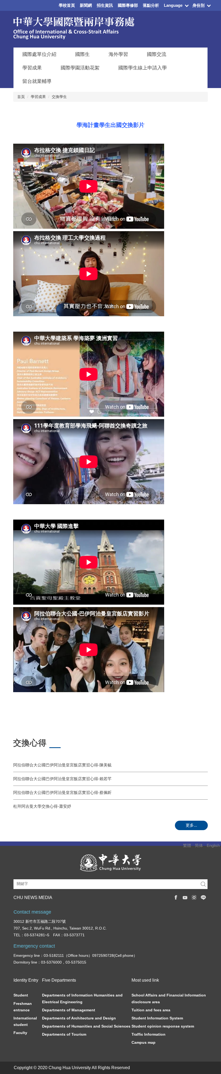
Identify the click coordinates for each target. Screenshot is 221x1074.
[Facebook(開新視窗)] (176, 897)
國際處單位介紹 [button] (39, 54)
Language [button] (173, 5)
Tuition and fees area (151, 1010)
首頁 (21, 97)
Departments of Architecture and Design (79, 1018)
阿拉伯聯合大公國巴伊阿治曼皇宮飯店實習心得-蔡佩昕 (62, 792)
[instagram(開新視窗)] (194, 897)
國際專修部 (128, 5)
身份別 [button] (198, 5)
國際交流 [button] (156, 54)
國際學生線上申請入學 (142, 67)
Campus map (144, 1042)
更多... (191, 825)
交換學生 (59, 97)
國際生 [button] (82, 54)
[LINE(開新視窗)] (203, 897)
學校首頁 (67, 5)
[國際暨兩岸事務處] (73, 28)
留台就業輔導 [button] (36, 81)
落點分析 (151, 5)
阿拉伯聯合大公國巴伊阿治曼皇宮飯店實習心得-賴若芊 (62, 778)
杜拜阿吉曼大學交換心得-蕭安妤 (42, 806)
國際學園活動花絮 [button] (80, 67)
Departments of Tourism (64, 1034)
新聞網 (86, 5)
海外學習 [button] (118, 54)
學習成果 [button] (32, 67)
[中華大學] (110, 862)
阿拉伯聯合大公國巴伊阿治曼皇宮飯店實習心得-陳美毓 (62, 765)
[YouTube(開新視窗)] (185, 897)
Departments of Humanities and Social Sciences (86, 1026)
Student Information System (157, 1018)
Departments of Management (68, 1010)
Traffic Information (148, 1034)
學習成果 (38, 97)
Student (20, 995)
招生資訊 (105, 5)
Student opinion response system (163, 1026)
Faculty (20, 1033)
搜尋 (203, 884)
